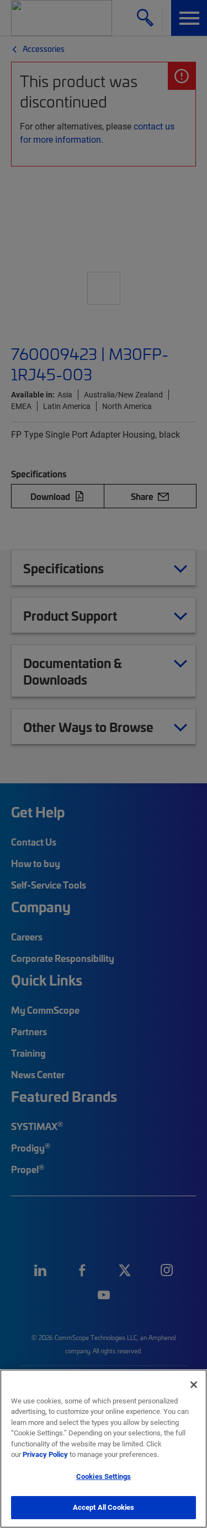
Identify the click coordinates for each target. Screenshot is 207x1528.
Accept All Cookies (103, 1507)
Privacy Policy (45, 1454)
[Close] (194, 1385)
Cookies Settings (103, 1476)
